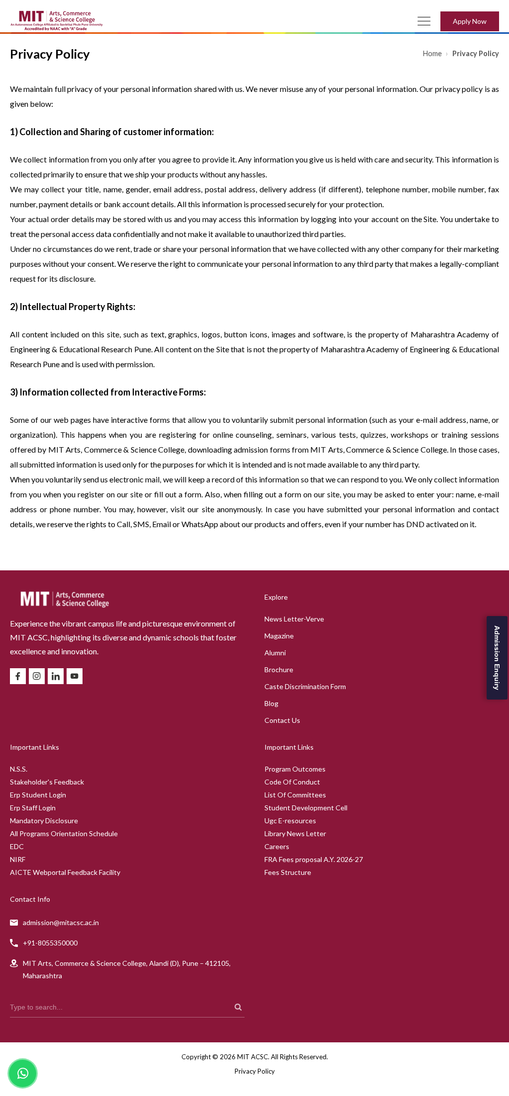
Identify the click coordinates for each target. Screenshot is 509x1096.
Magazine (279, 635)
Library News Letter (295, 833)
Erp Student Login (38, 794)
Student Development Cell (305, 807)
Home (433, 53)
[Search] (238, 1007)
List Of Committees (295, 794)
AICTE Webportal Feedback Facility (65, 872)
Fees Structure (287, 872)
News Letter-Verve (294, 619)
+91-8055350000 (50, 943)
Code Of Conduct (292, 782)
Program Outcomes (295, 769)
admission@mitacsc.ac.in (61, 922)
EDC (17, 846)
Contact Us (282, 720)
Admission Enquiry (497, 658)
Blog (271, 703)
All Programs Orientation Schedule (64, 833)
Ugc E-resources (290, 820)
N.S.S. (18, 769)
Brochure (278, 669)
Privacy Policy (255, 1071)
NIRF (17, 859)
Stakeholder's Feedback (47, 782)
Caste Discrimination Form (305, 686)
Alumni (275, 652)
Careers (276, 846)
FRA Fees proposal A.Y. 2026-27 (313, 859)
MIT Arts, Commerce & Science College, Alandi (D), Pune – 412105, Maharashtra (127, 969)
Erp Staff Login (33, 807)
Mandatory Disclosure (44, 820)
